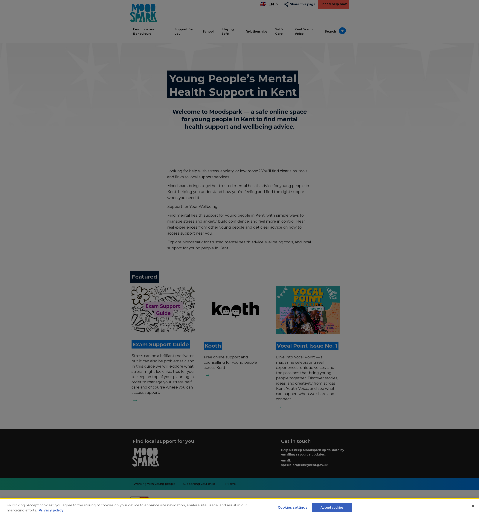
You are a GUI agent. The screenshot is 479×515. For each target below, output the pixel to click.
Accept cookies (332, 507)
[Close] (473, 506)
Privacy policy (51, 510)
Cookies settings (293, 507)
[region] (239, 507)
